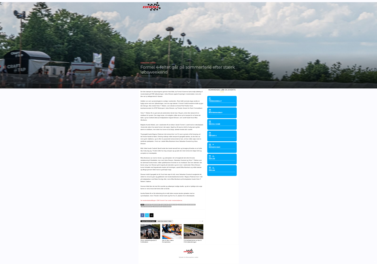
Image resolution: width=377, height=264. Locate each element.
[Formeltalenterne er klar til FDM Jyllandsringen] (193, 231)
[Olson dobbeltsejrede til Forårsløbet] (150, 231)
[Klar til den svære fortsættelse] (172, 231)
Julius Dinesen (182, 204)
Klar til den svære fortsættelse (168, 241)
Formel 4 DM (164, 204)
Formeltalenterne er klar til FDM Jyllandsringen (192, 241)
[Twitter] (147, 215)
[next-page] (202, 221)
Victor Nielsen (167, 206)
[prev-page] (200, 221)
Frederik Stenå (173, 204)
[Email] (151, 215)
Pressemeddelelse (147, 76)
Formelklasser (145, 62)
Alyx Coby (148, 204)
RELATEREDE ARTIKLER (148, 221)
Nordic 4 (153, 62)
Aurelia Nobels (156, 204)
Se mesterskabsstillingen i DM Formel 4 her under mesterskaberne (161, 200)
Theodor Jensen (157, 206)
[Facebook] (142, 215)
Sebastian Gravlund (146, 206)
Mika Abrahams (191, 204)
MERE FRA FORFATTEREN (164, 221)
